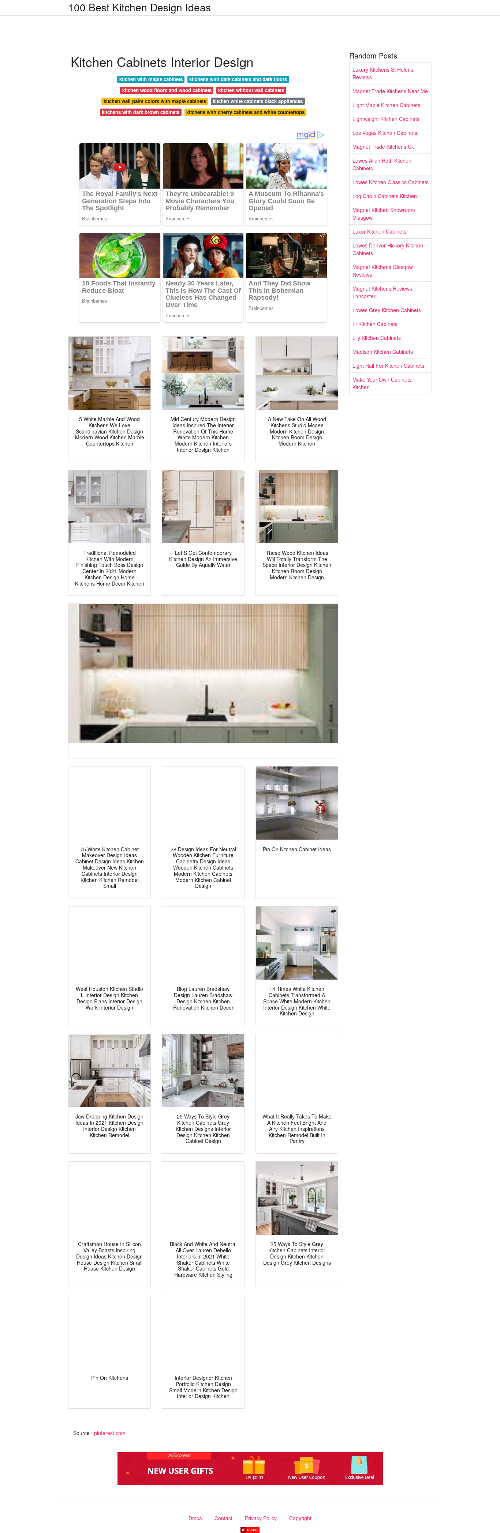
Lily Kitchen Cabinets (376, 337)
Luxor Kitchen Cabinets (379, 231)
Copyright (300, 1518)
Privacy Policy (261, 1518)
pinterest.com (110, 1433)
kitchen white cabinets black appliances (258, 101)
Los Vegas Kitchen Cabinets (384, 132)
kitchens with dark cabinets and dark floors (238, 79)
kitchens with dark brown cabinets (140, 112)
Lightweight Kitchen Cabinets (385, 118)
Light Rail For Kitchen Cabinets (388, 365)
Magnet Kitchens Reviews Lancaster (382, 292)
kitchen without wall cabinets (251, 90)
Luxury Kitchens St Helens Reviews (382, 73)
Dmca (195, 1518)
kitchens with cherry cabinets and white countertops (245, 112)
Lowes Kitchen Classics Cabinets (390, 182)
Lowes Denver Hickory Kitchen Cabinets (387, 249)
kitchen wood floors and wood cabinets (167, 90)
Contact (223, 1518)
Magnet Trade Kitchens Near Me (390, 91)
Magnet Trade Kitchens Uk (383, 146)
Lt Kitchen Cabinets (375, 324)
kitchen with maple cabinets (151, 79)
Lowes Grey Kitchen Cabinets (386, 310)
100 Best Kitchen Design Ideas (139, 7)
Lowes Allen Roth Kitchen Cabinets (381, 164)
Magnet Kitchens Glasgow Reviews (382, 270)
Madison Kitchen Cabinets (382, 351)
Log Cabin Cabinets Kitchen (384, 196)
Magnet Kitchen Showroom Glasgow (383, 213)
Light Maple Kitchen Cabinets (386, 105)
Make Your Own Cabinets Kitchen (381, 383)
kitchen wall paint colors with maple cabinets (155, 101)
